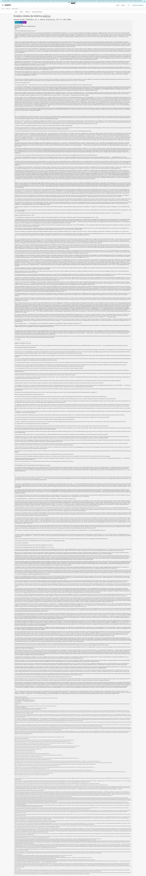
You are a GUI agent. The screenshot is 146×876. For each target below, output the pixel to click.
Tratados (21, 11)
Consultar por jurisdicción (37, 11)
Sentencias (27, 11)
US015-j (47, 15)
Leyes (16, 11)
